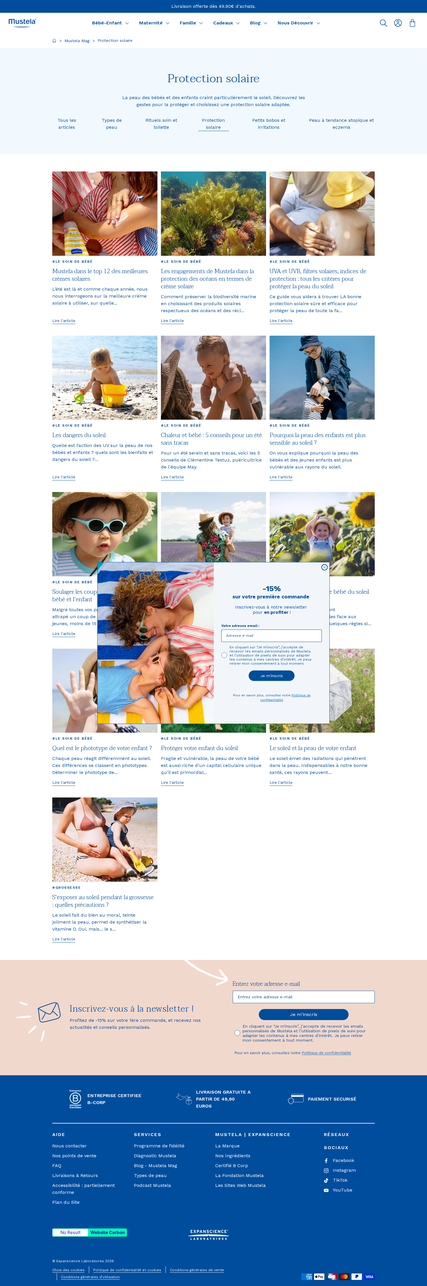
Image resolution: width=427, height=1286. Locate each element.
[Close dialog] (324, 567)
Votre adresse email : (240, 626)
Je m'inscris (271, 675)
